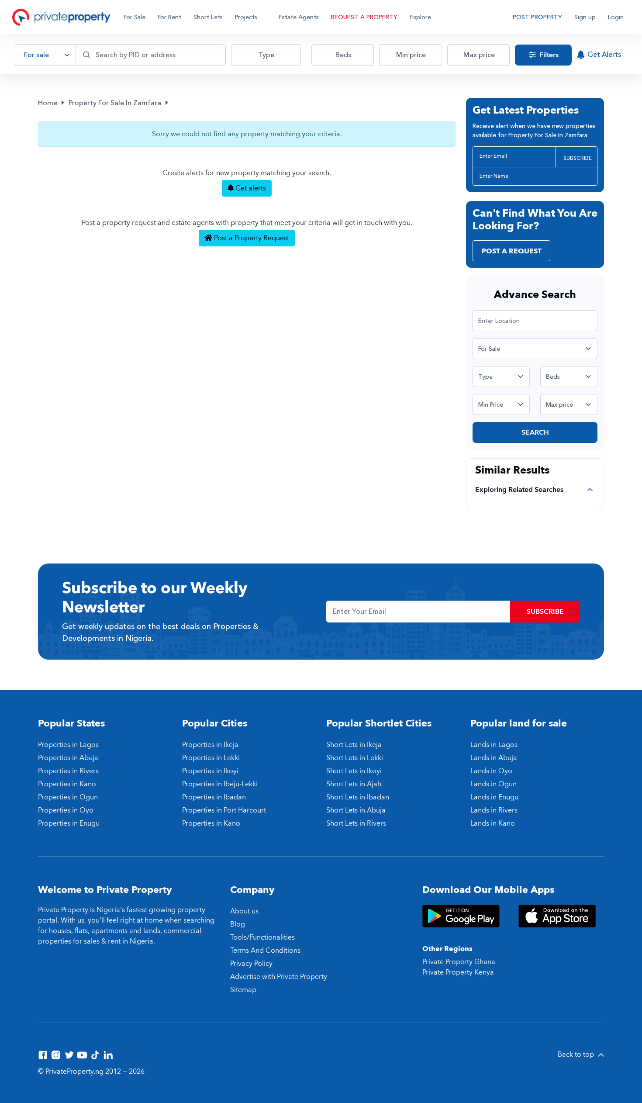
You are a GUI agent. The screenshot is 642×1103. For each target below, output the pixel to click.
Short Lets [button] (208, 17)
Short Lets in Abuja (356, 810)
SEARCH (535, 432)
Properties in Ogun (68, 797)
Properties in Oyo (65, 810)
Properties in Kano (67, 784)
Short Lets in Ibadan (357, 797)
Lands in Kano (492, 823)
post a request (512, 251)
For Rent (169, 17)
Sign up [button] (585, 17)
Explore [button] (420, 17)
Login (616, 17)
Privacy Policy (251, 963)
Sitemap (243, 990)
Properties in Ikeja (210, 745)
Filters (548, 55)
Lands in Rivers (494, 810)
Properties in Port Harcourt (224, 810)
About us (244, 911)
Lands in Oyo (491, 771)
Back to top (577, 1054)
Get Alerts (604, 54)
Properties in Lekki (211, 758)
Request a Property (364, 17)
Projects (246, 17)
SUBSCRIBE (577, 158)
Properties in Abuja (68, 758)
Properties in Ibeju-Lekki (220, 784)
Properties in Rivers (68, 771)
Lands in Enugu (494, 797)
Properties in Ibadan (214, 797)
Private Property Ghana (458, 962)
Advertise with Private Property (278, 977)
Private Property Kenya (458, 972)
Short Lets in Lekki (354, 758)
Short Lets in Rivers (356, 823)
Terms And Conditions (265, 950)
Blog (237, 924)
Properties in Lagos (68, 745)
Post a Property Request (250, 238)
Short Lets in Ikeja (354, 745)
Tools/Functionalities (262, 937)
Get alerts (250, 188)
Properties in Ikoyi (210, 771)
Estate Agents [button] (299, 17)
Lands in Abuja (493, 758)
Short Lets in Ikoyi (354, 771)
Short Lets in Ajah (353, 784)
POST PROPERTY (537, 17)
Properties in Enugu (69, 823)
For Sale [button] (134, 17)
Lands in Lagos (494, 745)
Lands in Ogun (493, 784)
